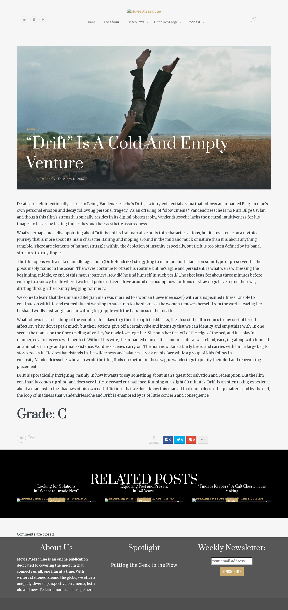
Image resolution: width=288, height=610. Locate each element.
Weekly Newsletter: (232, 548)
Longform (111, 22)
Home (91, 22)
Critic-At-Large (166, 22)
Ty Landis (47, 179)
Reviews (33, 129)
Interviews (136, 22)
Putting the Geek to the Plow (144, 565)
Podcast (193, 22)
